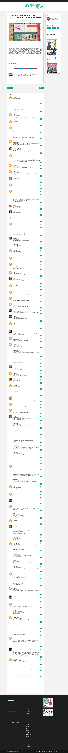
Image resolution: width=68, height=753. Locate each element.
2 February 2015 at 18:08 (17, 317)
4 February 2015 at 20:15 (17, 538)
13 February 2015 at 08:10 (17, 618)
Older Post (41, 87)
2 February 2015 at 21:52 (17, 380)
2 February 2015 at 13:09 (17, 245)
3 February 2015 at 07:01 (17, 411)
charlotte (15, 499)
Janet (14, 403)
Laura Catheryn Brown (17, 148)
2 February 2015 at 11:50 (17, 206)
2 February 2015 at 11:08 (17, 156)
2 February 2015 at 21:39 (17, 374)
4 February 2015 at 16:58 (17, 527)
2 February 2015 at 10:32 (17, 98)
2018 (27, 707)
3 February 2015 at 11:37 (17, 453)
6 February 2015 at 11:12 (17, 567)
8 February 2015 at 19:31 (17, 605)
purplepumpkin (16, 617)
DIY (18, 1)
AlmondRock (15, 330)
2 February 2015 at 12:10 (17, 218)
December (28, 715)
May (27, 728)
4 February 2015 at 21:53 (17, 544)
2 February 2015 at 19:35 (17, 324)
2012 (27, 742)
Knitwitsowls (15, 97)
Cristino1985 (15, 121)
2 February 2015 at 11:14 (17, 172)
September (28, 720)
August (27, 722)
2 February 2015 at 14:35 (17, 273)
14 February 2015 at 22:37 (17, 639)
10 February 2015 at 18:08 (17, 611)
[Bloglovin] (58, 28)
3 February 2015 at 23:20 (17, 521)
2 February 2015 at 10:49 (17, 122)
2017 (27, 709)
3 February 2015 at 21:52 (17, 507)
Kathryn (14, 416)
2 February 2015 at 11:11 (17, 166)
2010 (27, 746)
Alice (14, 596)
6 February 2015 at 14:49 (17, 582)
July (27, 724)
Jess (14, 486)
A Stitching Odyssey (15, 751)
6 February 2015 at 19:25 (17, 589)
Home (36, 751)
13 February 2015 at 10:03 (17, 625)
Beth (14, 272)
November (28, 717)
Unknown (15, 114)
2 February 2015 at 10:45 (17, 115)
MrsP (14, 338)
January (27, 736)
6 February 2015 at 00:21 (17, 554)
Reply (41, 103)
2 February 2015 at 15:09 (17, 279)
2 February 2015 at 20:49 (17, 351)
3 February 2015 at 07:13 (17, 417)
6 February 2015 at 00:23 (17, 561)
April (27, 730)
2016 (27, 711)
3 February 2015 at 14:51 (17, 487)
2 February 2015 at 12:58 (17, 239)
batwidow (15, 190)
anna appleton (16, 543)
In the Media (22, 1)
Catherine (15, 141)
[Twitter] (48, 28)
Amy (14, 291)
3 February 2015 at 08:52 (17, 431)
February (28, 734)
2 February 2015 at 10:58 (17, 142)
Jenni (14, 211)
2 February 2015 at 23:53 (17, 392)
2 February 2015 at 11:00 (17, 149)
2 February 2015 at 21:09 (17, 367)
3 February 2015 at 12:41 (17, 473)
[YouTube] (53, 28)
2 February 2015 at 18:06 (17, 311)
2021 (27, 702)
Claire (14, 397)
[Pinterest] (55, 28)
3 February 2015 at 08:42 (17, 424)
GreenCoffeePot (16, 178)
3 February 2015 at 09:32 (17, 446)
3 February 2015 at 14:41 (17, 480)
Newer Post (10, 87)
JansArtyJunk (15, 648)
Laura (14, 379)
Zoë (14, 217)
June (27, 726)
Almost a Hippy (16, 285)
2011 (27, 744)
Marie (15, 73)
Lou (14, 278)
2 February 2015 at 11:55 (17, 212)
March (27, 732)
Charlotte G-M (15, 520)
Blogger (17, 722)
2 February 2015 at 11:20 (17, 179)
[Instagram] (50, 28)
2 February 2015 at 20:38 (17, 339)
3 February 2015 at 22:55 (17, 514)
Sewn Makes (15, 1)
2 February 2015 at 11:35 (17, 198)
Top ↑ (59, 751)
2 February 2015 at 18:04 (17, 299)
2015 (27, 713)
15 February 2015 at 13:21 (17, 660)
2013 (27, 740)
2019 (27, 705)
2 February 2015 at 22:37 (17, 386)
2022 (27, 700)
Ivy (14, 310)
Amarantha (15, 526)
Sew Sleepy (15, 238)
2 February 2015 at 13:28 (17, 251)
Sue (14, 465)
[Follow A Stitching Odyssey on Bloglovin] (11, 700)
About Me (10, 1)
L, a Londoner (15, 573)
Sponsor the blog (28, 1)
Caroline (14, 205)
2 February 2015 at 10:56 (17, 136)
